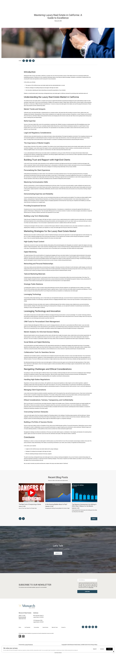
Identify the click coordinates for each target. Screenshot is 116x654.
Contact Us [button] (58, 553)
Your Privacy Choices (58, 652)
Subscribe (87, 591)
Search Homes (45, 627)
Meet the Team (55, 627)
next (23, 518)
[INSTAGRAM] (86, 627)
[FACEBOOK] (83, 627)
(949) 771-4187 (22, 615)
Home (20, 627)
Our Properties (27, 627)
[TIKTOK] (96, 627)
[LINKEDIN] (89, 627)
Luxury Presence (29, 644)
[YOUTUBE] (93, 627)
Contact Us (63, 627)
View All (94, 518)
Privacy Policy (91, 587)
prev (20, 518)
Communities (36, 627)
